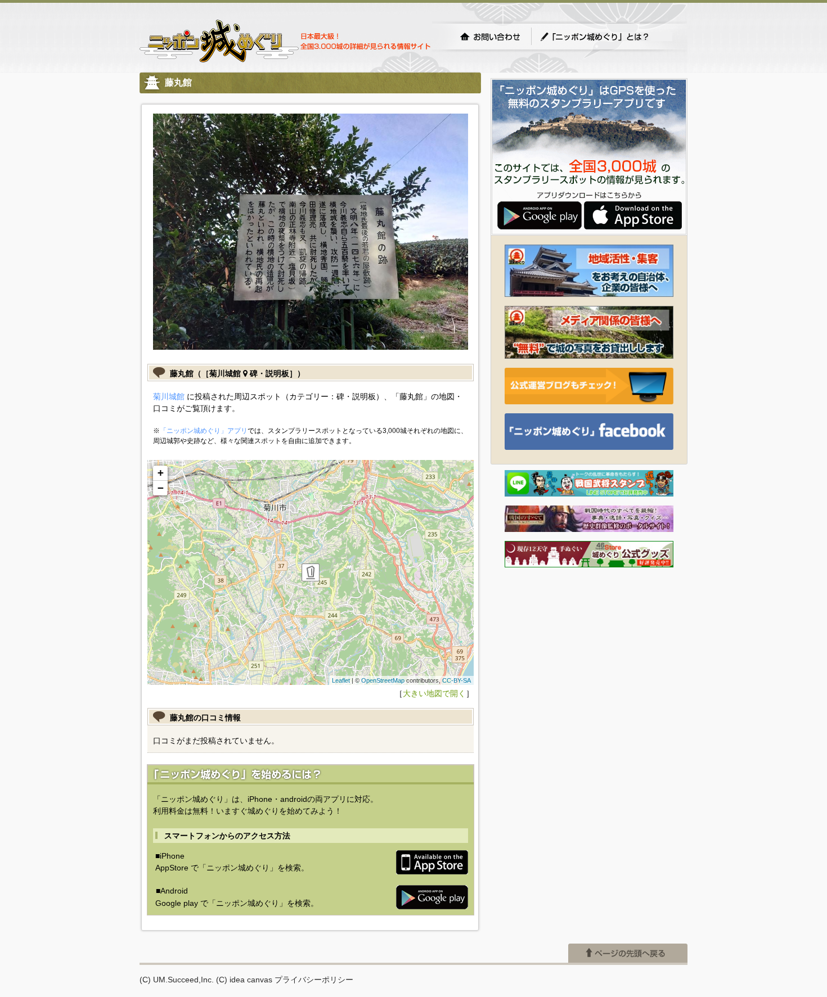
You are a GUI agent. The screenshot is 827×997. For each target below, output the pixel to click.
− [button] (161, 488)
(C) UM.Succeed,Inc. (177, 979)
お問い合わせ (490, 36)
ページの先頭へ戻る (627, 953)
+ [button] (161, 473)
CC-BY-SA (456, 680)
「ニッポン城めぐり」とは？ (606, 36)
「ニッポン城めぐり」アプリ (204, 431)
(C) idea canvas (244, 979)
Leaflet (341, 680)
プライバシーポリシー (314, 979)
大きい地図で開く (434, 693)
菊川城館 (169, 396)
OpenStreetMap (382, 680)
